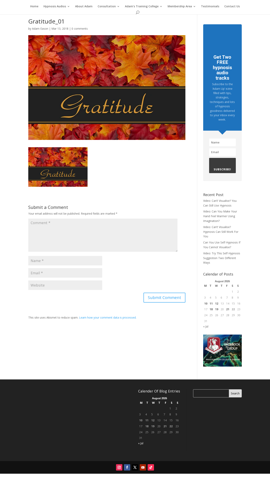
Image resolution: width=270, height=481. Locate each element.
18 (211, 309)
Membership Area (180, 6)
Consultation (107, 6)
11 (211, 303)
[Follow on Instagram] (119, 467)
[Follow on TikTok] (151, 467)
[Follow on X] (135, 467)
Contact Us (232, 6)
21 (227, 309)
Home (34, 6)
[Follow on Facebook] (127, 467)
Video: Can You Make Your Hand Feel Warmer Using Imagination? (220, 216)
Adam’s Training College (142, 6)
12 (216, 303)
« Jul (205, 326)
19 (216, 309)
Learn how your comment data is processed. (107, 317)
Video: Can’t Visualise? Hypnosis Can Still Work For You (220, 231)
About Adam (84, 6)
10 (205, 303)
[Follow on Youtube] (143, 467)
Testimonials (210, 6)
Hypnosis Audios (54, 6)
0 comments (80, 28)
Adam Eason (40, 28)
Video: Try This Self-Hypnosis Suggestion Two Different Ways (221, 258)
